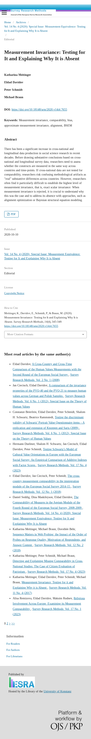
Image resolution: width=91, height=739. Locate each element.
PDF (13, 214)
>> (13, 623)
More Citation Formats (20, 334)
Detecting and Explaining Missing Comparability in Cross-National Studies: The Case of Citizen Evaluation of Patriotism (48, 566)
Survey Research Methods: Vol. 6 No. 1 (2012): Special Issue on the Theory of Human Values (50, 401)
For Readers (13, 643)
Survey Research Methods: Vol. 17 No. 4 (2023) (56, 571)
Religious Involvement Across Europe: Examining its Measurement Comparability (49, 604)
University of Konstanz (57, 691)
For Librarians (14, 656)
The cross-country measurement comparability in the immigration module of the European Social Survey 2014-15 (46, 481)
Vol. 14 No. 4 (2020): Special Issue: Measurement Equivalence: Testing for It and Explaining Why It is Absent (44, 28)
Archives (21, 22)
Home (7, 22)
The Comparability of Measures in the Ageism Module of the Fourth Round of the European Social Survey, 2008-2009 (47, 502)
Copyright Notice (14, 293)
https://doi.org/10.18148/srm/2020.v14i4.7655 (39, 109)
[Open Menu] (4, 12)
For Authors (13, 649)
